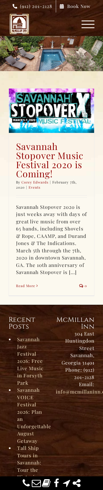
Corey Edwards (34, 182)
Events (34, 187)
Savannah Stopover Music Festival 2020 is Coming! (50, 160)
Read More (25, 285)
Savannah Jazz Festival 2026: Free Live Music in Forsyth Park (30, 361)
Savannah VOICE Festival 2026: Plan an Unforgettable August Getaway (32, 415)
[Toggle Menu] (88, 24)
